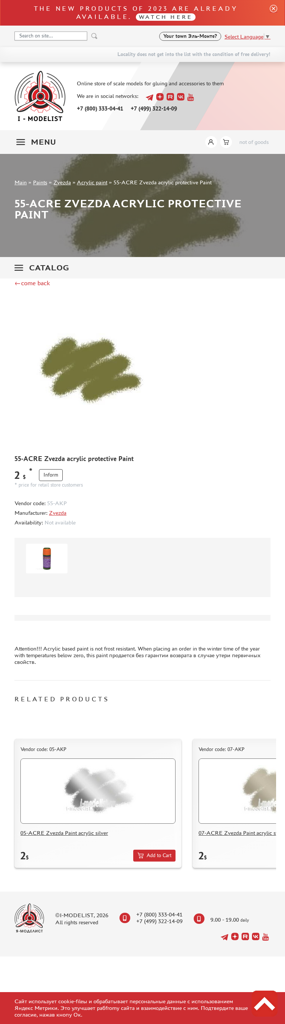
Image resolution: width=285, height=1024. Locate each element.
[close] (270, 13)
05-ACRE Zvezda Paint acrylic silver (64, 833)
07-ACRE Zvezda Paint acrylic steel (241, 833)
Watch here (166, 17)
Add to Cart (159, 855)
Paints (40, 182)
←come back (32, 283)
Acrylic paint (92, 182)
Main (20, 182)
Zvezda (62, 182)
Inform (50, 475)
